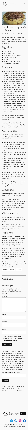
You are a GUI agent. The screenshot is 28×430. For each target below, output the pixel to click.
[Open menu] (25, 4)
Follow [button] (22, 413)
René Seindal (16, 33)
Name (4, 314)
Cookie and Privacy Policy (17, 427)
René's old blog (11, 4)
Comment (5, 296)
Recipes (12, 269)
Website (4, 329)
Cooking (23, 33)
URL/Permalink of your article (11, 372)
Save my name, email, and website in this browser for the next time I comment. (13, 338)
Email (4, 322)
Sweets (19, 269)
